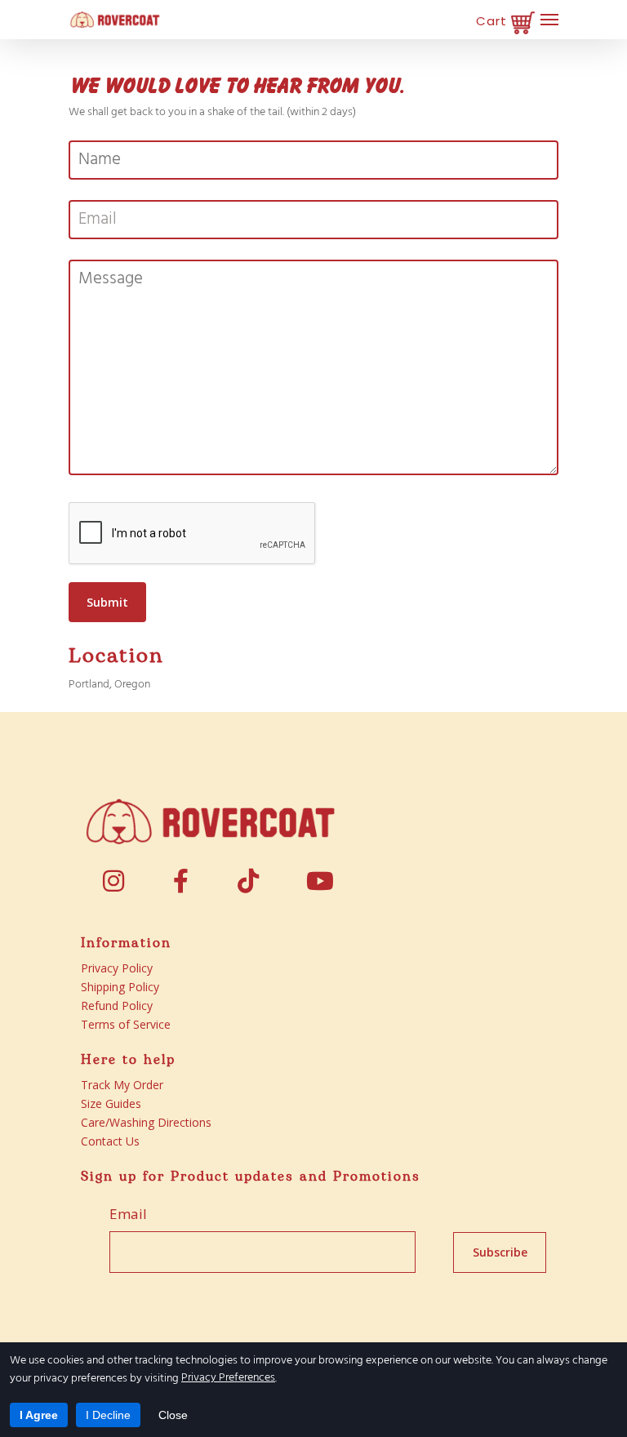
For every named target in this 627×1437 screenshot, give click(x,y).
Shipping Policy (120, 986)
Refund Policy (117, 1005)
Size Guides (111, 1103)
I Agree (39, 1414)
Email (128, 1214)
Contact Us (110, 1141)
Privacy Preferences (228, 1378)
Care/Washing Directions (146, 1122)
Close (173, 1414)
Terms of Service (126, 1024)
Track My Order (122, 1084)
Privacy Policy (117, 968)
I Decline (108, 1414)
